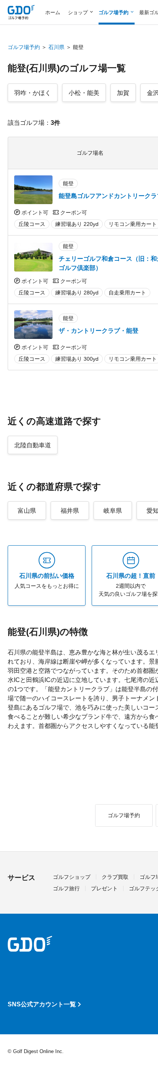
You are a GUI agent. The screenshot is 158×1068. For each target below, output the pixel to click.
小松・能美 (84, 93)
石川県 (56, 47)
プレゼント (104, 888)
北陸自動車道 (32, 445)
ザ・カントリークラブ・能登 (98, 330)
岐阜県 (113, 510)
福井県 (70, 510)
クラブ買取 (115, 877)
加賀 (123, 93)
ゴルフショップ (72, 877)
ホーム (52, 12)
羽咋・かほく (32, 93)
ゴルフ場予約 (24, 47)
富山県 (27, 510)
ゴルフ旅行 (66, 888)
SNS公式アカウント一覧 (42, 1004)
